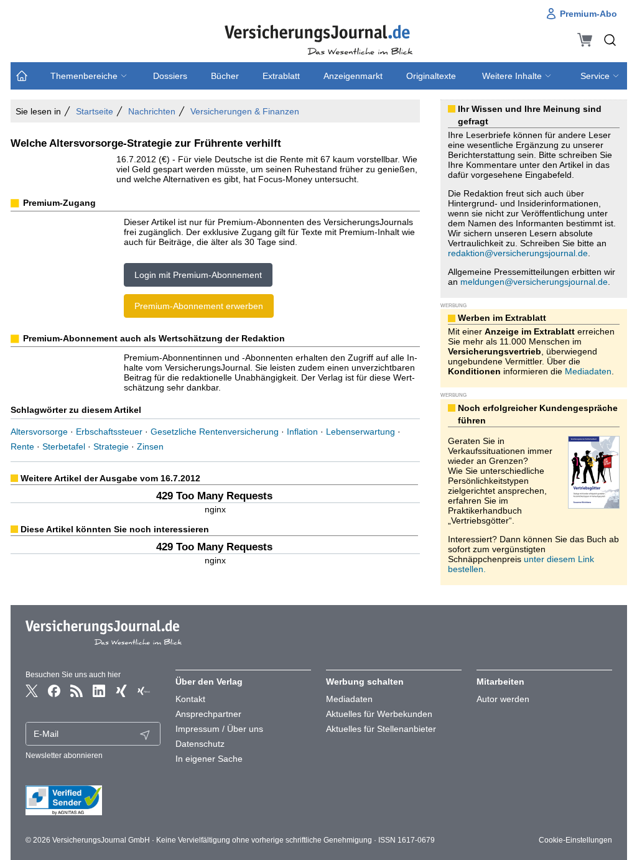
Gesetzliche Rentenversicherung (215, 432)
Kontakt (190, 699)
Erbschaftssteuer (109, 432)
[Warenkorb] (584, 39)
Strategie (111, 446)
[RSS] (76, 691)
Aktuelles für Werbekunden (379, 714)
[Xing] (121, 691)
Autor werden (503, 699)
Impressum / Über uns (219, 729)
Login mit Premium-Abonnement (198, 275)
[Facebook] (54, 691)
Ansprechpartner (208, 714)
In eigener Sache (209, 759)
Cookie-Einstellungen (575, 840)
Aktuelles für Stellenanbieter (381, 729)
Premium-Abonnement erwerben (198, 306)
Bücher (225, 76)
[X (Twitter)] (32, 691)
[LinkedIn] (99, 691)
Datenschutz (200, 744)
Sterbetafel (63, 446)
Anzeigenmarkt (353, 76)
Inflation (302, 432)
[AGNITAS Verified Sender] (93, 800)
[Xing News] (143, 691)
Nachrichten (151, 111)
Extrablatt (281, 76)
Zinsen (150, 446)
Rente (22, 446)
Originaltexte (431, 76)
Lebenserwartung (360, 432)
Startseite (94, 111)
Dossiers (170, 76)
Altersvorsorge (39, 432)
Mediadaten (588, 371)
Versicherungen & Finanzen (244, 111)
